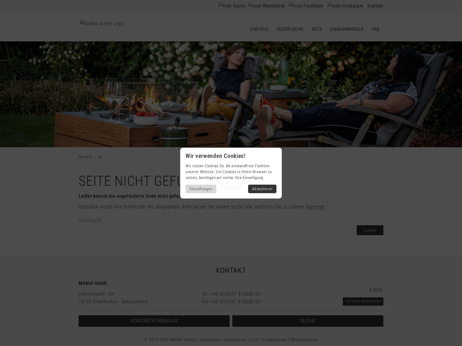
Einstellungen (201, 188)
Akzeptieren (262, 188)
